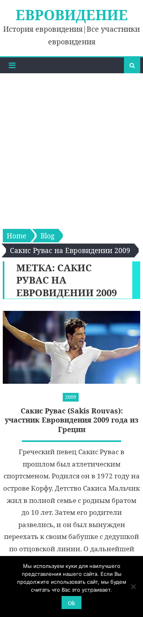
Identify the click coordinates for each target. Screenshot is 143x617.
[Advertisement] (71, 148)
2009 (70, 397)
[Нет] (133, 586)
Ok (71, 603)
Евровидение (71, 15)
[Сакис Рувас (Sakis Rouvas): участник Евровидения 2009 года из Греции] (71, 347)
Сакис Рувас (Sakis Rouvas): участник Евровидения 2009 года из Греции (72, 420)
